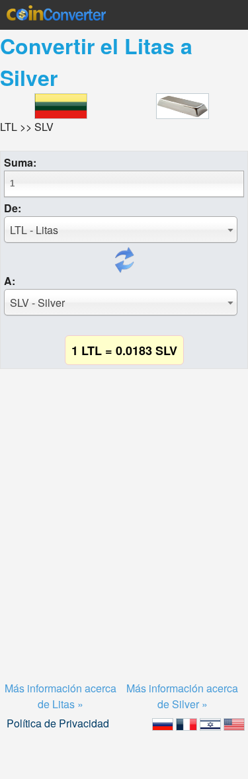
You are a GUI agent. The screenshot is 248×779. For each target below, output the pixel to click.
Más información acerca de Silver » (182, 696)
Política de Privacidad (58, 723)
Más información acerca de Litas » (60, 696)
